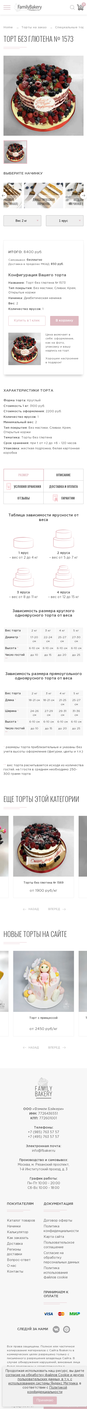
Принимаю (44, 1400)
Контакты (15, 1271)
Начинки (14, 1226)
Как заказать (17, 1238)
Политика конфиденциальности (61, 1228)
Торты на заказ (33, 27)
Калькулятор (17, 1232)
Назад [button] (34, 909)
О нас (11, 1265)
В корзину (64, 320)
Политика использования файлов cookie (56, 1273)
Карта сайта (54, 1236)
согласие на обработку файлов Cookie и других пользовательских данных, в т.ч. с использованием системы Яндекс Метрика (45, 1379)
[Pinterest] (66, 1329)
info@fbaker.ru (43, 1150)
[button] (3, 195)
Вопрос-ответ (19, 1260)
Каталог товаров (21, 1220)
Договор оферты (58, 1220)
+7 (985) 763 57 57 (43, 1132)
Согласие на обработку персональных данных (61, 1258)
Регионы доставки (14, 1252)
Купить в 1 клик (27, 320)
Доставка (15, 1243)
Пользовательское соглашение (59, 1245)
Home (8, 27)
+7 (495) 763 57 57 (43, 1137)
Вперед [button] (54, 909)
